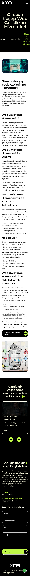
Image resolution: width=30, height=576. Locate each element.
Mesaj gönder (9, 552)
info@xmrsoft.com (9, 501)
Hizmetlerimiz (15, 39)
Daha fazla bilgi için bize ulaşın (12, 333)
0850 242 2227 (8, 495)
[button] (11, 439)
